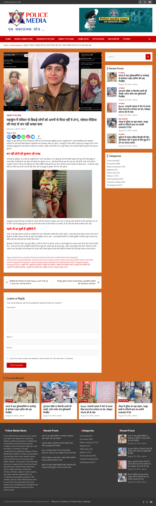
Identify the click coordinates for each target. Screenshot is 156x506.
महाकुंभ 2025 (63, 267)
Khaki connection (24, 39)
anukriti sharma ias (31, 257)
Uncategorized (113, 185)
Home (8, 39)
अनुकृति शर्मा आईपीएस (48, 265)
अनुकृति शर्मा (24, 265)
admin (23, 129)
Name (10, 337)
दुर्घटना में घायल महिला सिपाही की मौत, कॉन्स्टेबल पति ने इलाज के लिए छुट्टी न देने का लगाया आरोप (134, 140)
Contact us (65, 501)
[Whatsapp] (23, 137)
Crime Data (83, 39)
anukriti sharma (17, 257)
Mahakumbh (54, 262)
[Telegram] (33, 137)
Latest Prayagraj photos (39, 262)
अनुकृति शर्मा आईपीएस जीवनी (64, 265)
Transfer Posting (45, 39)
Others (126, 39)
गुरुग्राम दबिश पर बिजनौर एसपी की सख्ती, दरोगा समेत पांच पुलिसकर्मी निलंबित (133, 94)
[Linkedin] (18, 137)
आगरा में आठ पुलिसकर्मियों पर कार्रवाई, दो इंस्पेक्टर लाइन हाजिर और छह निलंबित (134, 78)
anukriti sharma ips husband (43, 260)
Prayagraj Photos (13, 265)
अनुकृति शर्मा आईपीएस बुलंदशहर (16, 267)
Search (148, 57)
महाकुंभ (56, 267)
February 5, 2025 (13, 129)
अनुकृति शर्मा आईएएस (35, 265)
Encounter (113, 39)
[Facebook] (9, 137)
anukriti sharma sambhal (83, 260)
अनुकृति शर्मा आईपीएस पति (82, 265)
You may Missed (14, 378)
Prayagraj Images (81, 262)
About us (55, 501)
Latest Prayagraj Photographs (18, 262)
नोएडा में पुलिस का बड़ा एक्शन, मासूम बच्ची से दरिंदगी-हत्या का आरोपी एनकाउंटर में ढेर (133, 124)
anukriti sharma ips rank (63, 260)
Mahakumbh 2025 (67, 262)
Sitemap (86, 501)
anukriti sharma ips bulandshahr (19, 260)
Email (9, 348)
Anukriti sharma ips (46, 257)
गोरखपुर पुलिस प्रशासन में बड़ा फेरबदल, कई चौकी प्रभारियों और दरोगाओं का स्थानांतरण (76, 282)
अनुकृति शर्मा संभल (48, 267)
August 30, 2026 (125, 84)
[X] (14, 137)
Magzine (110, 170)
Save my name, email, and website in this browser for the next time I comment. (41, 358)
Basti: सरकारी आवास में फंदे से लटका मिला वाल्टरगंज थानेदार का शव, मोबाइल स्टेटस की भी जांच (134, 109)
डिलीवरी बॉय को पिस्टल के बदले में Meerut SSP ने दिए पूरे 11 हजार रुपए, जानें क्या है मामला (29, 282)
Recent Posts (116, 68)
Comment (11, 307)
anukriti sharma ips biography (66, 257)
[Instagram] (28, 137)
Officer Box (98, 39)
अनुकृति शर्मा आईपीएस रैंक (34, 267)
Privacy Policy (76, 501)
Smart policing (66, 39)
